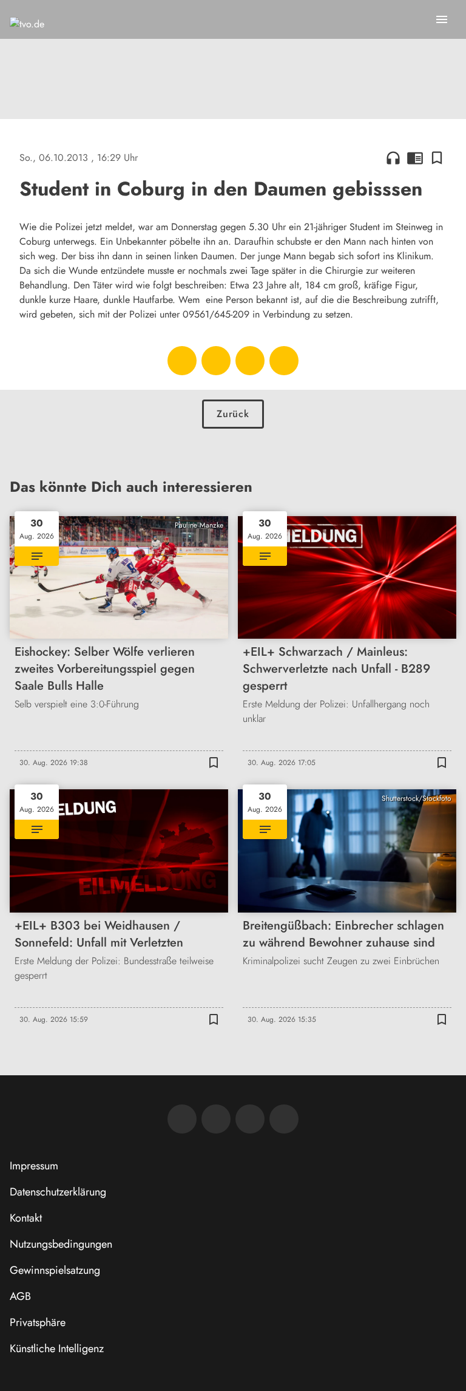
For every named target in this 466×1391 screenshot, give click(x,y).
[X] (250, 1119)
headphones (393, 157)
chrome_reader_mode (415, 157)
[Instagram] (216, 1119)
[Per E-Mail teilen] (284, 360)
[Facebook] (182, 1119)
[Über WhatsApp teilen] (250, 360)
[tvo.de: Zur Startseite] (27, 36)
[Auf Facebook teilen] (182, 360)
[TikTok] (284, 1119)
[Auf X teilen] (216, 360)
